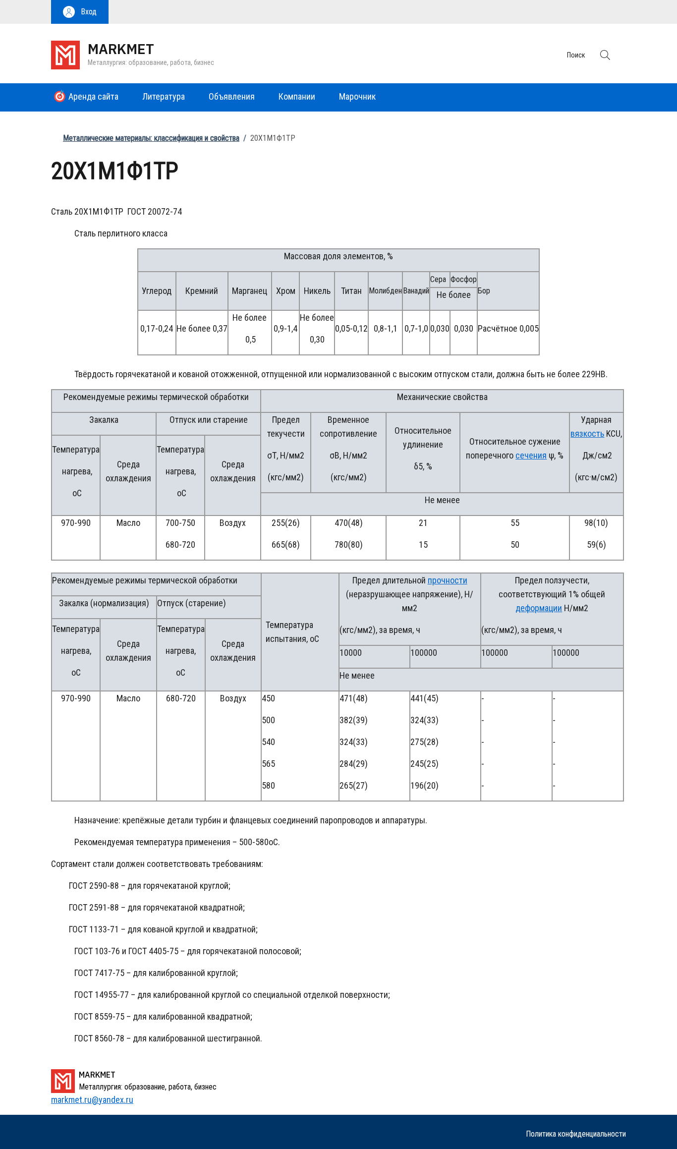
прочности (447, 580)
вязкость (587, 433)
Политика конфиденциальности (576, 1134)
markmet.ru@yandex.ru (92, 1099)
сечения (531, 455)
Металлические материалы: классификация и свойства (151, 138)
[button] (80, 12)
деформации (538, 608)
